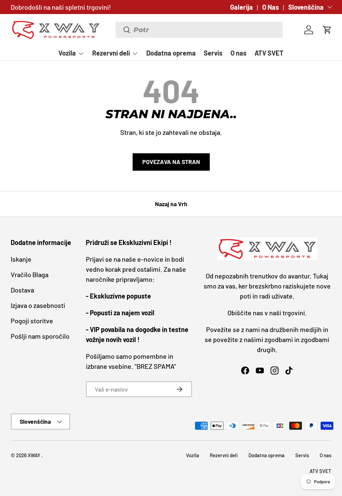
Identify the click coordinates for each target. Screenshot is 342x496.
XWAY (34, 455)
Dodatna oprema (171, 53)
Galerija (241, 7)
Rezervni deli (224, 455)
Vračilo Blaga (29, 274)
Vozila (192, 455)
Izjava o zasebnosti (38, 305)
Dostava (22, 290)
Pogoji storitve (32, 321)
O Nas (270, 7)
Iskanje (21, 259)
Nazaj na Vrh (171, 204)
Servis (213, 53)
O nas (238, 53)
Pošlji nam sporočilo (40, 336)
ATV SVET (269, 53)
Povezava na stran (171, 161)
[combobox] (199, 30)
